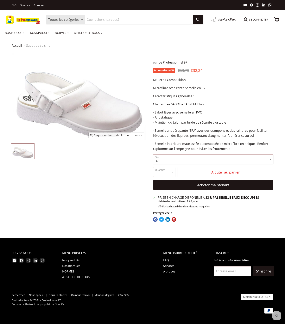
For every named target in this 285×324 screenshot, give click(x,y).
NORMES (61, 33)
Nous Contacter (58, 295)
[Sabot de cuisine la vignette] (23, 151)
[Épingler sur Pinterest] (174, 219)
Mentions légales (104, 295)
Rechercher (18, 295)
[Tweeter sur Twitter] (161, 219)
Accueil (17, 45)
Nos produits (14, 33)
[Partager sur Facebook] (155, 219)
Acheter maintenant (213, 185)
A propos (39, 5)
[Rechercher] (198, 19)
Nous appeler (36, 295)
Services (25, 5)
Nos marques (39, 33)
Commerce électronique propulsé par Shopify (38, 304)
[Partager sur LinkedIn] (167, 219)
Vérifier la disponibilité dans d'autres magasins (184, 206)
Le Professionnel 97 (173, 62)
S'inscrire (263, 271)
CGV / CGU (124, 295)
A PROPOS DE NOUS (87, 33)
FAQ (14, 5)
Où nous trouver (80, 295)
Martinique (255, 297)
